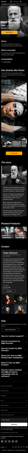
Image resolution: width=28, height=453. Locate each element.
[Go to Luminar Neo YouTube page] (21, 447)
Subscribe (14, 424)
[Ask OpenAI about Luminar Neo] (2, 441)
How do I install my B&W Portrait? (14, 349)
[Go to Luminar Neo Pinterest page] (26, 447)
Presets (7, 7)
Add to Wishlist (7, 230)
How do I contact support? (14, 336)
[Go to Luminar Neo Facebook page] (13, 447)
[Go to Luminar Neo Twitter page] (24, 447)
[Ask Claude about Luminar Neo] (9, 441)
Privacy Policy (9, 429)
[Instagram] (6, 287)
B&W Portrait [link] (13, 7)
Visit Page (9, 291)
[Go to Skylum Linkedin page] (18, 447)
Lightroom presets (7, 237)
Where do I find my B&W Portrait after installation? (14, 356)
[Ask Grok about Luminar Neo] (12, 441)
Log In (15, 1)
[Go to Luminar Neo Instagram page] (16, 447)
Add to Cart (9, 32)
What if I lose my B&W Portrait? (14, 364)
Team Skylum (11, 25)
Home (2, 7)
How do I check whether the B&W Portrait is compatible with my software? (14, 373)
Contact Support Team (10, 329)
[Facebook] (4, 287)
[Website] (9, 287)
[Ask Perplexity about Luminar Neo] (5, 441)
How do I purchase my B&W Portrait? (14, 342)
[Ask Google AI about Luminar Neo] (16, 441)
